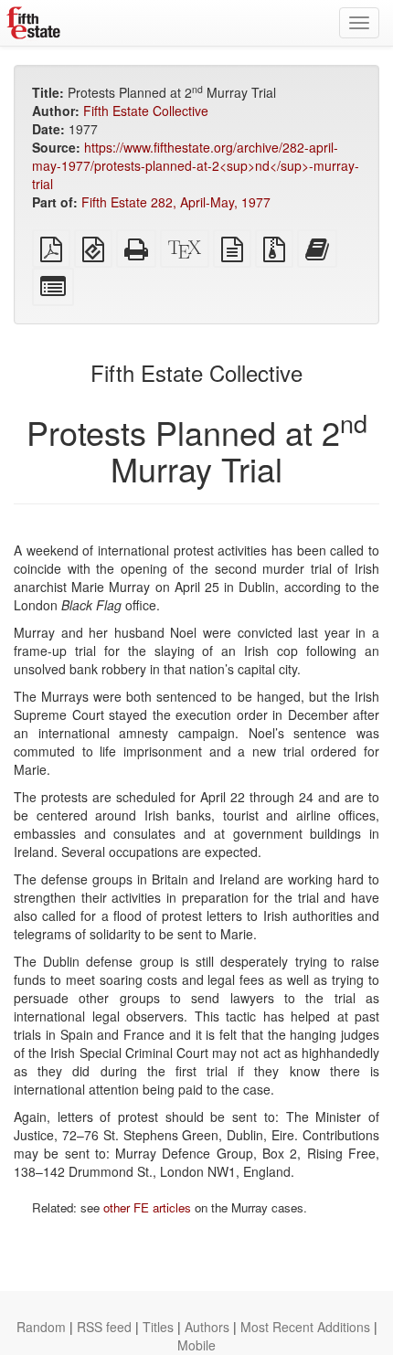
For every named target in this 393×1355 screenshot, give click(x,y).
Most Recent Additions (305, 1327)
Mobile (196, 1345)
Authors (207, 1327)
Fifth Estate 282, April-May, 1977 (176, 202)
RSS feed (104, 1327)
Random (41, 1327)
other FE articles (147, 1207)
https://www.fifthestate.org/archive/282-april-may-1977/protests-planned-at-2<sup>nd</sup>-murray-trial (195, 165)
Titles (158, 1327)
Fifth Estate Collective (145, 110)
